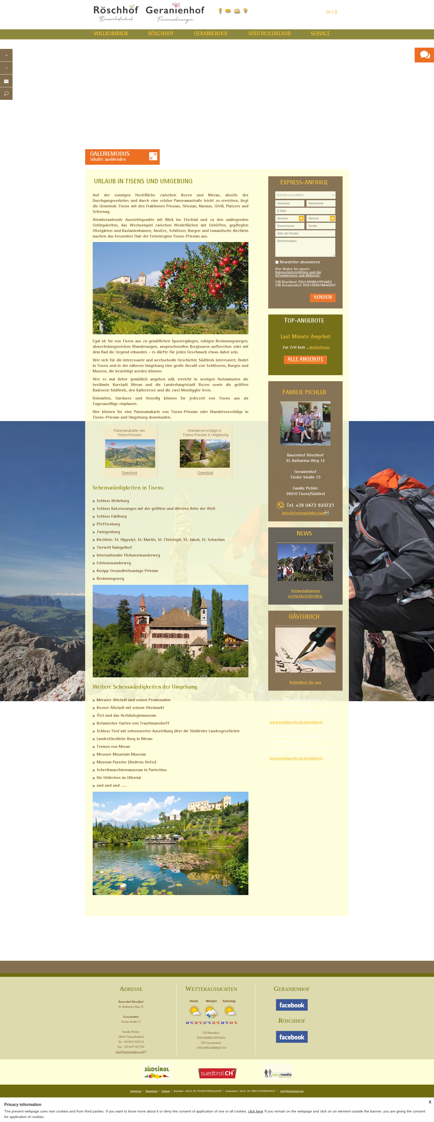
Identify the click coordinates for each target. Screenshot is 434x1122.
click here (255, 1111)
